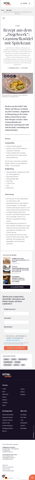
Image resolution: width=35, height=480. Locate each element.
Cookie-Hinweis (6, 468)
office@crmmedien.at (7, 451)
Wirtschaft (5, 394)
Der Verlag (23, 414)
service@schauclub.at (7, 459)
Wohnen (4, 400)
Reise (4, 405)
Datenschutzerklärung (13, 340)
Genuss (23, 392)
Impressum (5, 465)
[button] (23, 3)
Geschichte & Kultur (7, 414)
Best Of (4, 431)
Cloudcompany (33, 435)
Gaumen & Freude (7, 417)
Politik (4, 389)
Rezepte (23, 394)
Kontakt (23, 425)
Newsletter (24, 428)
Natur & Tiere (6, 423)
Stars (3, 391)
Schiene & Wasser (7, 425)
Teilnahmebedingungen (8, 470)
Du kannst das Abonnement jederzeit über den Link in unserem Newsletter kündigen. (16, 343)
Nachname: (8, 327)
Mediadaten (24, 423)
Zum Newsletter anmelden (15, 348)
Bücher (4, 397)
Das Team (23, 417)
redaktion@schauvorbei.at (8, 457)
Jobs (22, 420)
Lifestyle (4, 402)
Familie (22, 389)
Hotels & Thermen (7, 420)
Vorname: (7, 318)
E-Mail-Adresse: (10, 309)
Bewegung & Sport (7, 428)
